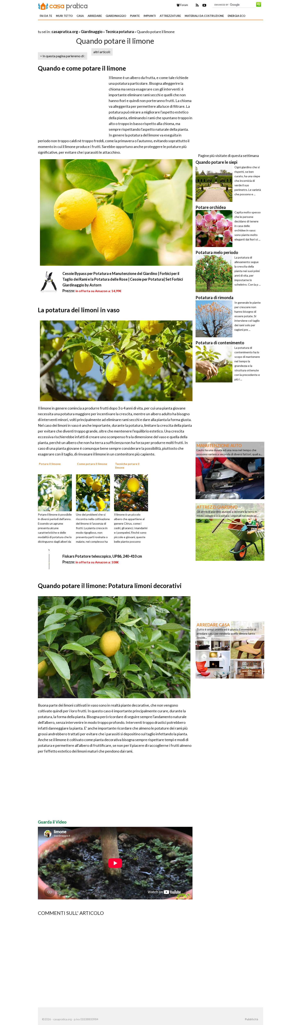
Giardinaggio (116, 15)
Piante (135, 15)
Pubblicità (251, 1019)
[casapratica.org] (63, 5)
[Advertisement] (86, 26)
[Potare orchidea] (215, 228)
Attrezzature (170, 15)
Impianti (150, 15)
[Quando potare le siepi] (215, 183)
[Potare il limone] (56, 492)
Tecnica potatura (119, 31)
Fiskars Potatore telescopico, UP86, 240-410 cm (102, 556)
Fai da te (46, 15)
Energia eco (236, 15)
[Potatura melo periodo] (215, 273)
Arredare (95, 15)
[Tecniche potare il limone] (132, 492)
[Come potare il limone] (94, 492)
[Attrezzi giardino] (230, 531)
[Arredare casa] (230, 649)
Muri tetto (64, 15)
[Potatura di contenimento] (215, 363)
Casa (80, 15)
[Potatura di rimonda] (215, 318)
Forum (184, 5)
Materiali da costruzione (204, 15)
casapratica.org (65, 31)
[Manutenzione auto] (230, 470)
